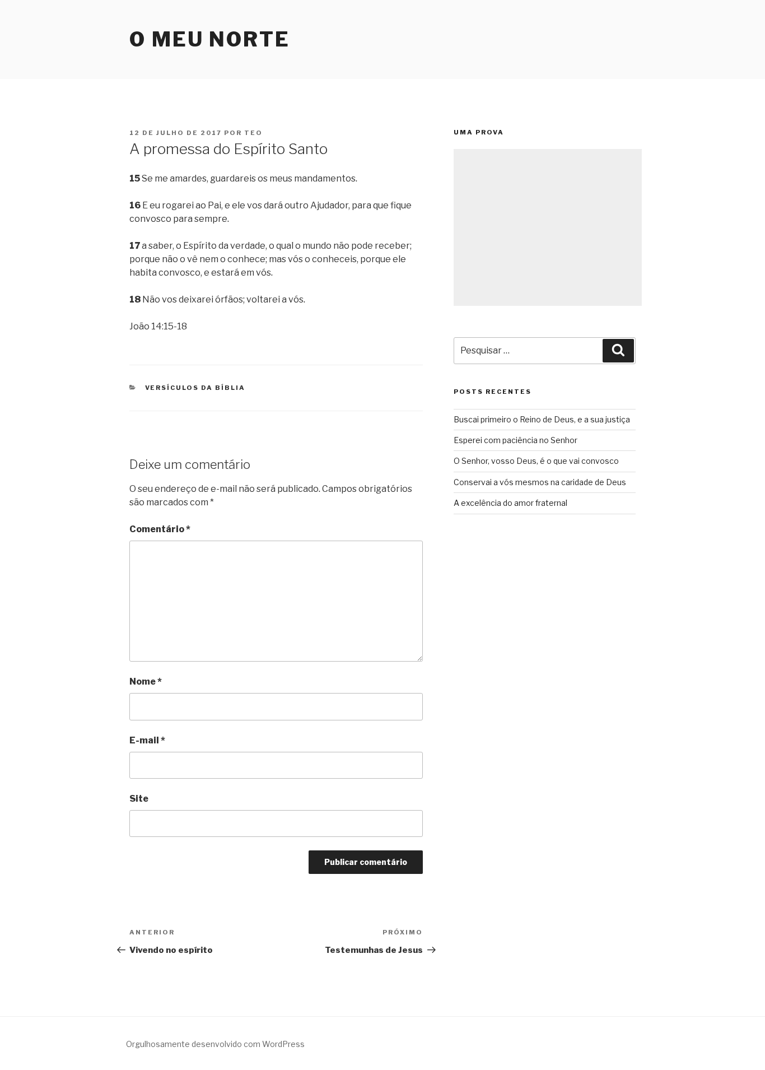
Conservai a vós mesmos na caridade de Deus (540, 482)
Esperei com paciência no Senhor (515, 440)
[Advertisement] (548, 227)
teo (253, 133)
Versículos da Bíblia (195, 388)
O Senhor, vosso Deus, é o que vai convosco (536, 461)
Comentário (159, 529)
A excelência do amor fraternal (510, 503)
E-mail (147, 740)
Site (138, 798)
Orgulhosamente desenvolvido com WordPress (215, 1044)
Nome (145, 681)
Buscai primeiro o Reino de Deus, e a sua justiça (542, 419)
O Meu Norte (209, 39)
